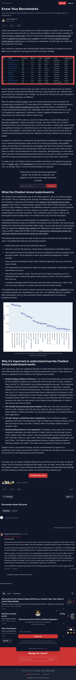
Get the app (45, 674)
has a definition (53, 438)
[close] (57, 610)
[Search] (72, 593)
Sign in (70, 3)
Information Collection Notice (37, 643)
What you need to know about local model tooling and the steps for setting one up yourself (33, 604)
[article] (38, 604)
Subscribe (62, 3)
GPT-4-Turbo (22, 102)
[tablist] (10, 511)
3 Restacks (25, 482)
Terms (42, 671)
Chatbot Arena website (27, 228)
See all (5, 641)
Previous (9, 497)
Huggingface (28, 164)
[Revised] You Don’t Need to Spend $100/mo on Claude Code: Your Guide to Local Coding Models (33, 600)
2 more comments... (6, 583)
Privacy (38, 671)
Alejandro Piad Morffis (12, 534)
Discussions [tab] (16, 593)
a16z (16, 164)
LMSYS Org (66, 164)
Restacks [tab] (15, 511)
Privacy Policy (53, 643)
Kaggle (11, 164)
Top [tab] (4, 593)
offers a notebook (61, 290)
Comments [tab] (6, 511)
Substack (30, 678)
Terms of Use (47, 641)
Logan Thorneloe (11, 19)
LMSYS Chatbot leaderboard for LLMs (24, 107)
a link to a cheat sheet (16, 36)
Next (68, 497)
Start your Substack (34, 674)
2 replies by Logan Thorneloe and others (19, 575)
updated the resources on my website (23, 39)
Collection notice (49, 671)
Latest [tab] (9, 593)
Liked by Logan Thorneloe (13, 536)
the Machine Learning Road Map (58, 36)
